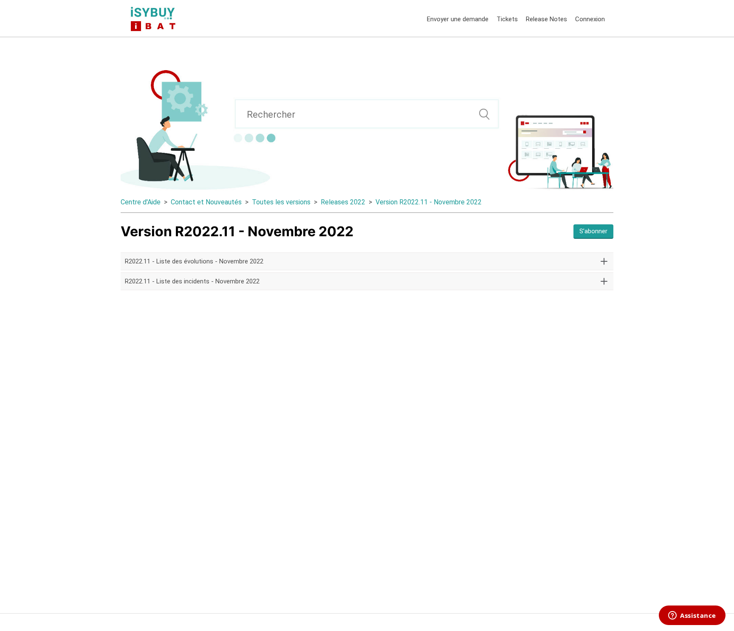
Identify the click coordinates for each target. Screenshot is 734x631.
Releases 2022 (343, 202)
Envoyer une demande (457, 19)
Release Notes (546, 19)
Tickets (507, 19)
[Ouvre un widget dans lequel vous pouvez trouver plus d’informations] (692, 616)
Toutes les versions (281, 202)
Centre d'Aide (141, 202)
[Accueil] (155, 18)
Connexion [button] (590, 19)
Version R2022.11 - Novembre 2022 (428, 202)
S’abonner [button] (593, 231)
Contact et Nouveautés (206, 202)
